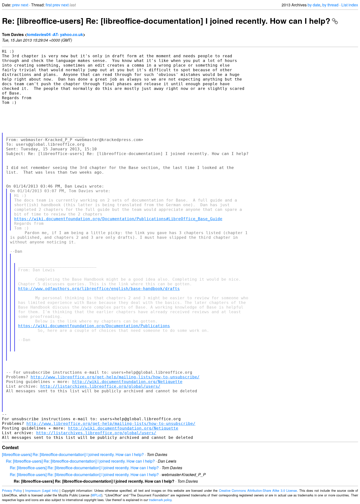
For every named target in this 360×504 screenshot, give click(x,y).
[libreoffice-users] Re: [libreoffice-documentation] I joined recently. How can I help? (73, 454)
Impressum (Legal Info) (41, 490)
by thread (330, 5)
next (24, 5)
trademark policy (160, 499)
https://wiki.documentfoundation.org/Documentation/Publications (94, 326)
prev (16, 5)
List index (349, 5)
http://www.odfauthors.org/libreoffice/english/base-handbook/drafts (99, 288)
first (49, 5)
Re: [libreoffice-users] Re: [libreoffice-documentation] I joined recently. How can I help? (166, 20)
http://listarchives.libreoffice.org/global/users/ (100, 386)
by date (314, 5)
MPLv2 (96, 495)
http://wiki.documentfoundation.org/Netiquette (127, 381)
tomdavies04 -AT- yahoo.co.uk (55, 34)
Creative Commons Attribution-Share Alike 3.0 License (258, 490)
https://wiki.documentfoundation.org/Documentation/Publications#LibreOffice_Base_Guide (118, 218)
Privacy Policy (12, 490)
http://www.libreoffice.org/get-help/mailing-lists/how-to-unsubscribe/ (115, 377)
